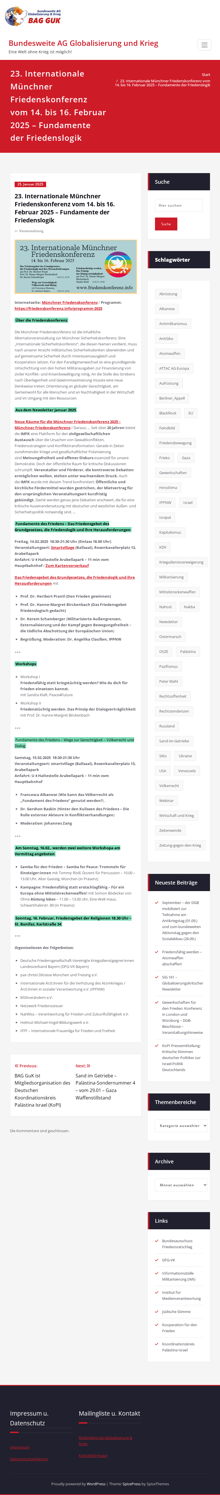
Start (206, 74)
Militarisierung (171, 577)
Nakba (189, 606)
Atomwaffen (169, 353)
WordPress (96, 1483)
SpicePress (132, 1483)
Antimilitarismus (173, 323)
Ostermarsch (170, 636)
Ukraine (185, 755)
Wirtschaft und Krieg (176, 815)
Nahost (165, 606)
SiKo (163, 755)
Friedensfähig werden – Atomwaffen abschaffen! (182, 957)
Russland (167, 726)
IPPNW (165, 502)
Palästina (188, 651)
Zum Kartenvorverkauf (67, 565)
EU (190, 413)
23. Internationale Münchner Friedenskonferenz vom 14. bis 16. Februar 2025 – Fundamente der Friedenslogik (162, 82)
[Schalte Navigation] (204, 45)
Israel (187, 502)
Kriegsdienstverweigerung (181, 562)
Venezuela (187, 770)
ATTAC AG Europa (174, 368)
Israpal (165, 517)
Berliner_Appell (172, 398)
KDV (162, 547)
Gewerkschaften (173, 472)
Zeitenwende (170, 830)
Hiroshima (168, 487)
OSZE (163, 651)
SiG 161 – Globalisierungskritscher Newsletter (182, 983)
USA (162, 770)
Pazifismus (168, 666)
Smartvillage (62, 547)
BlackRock (167, 413)
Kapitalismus (170, 532)
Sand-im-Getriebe (174, 740)
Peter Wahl (168, 681)
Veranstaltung (31, 230)
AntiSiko (166, 338)
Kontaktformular (93, 1455)
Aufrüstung (168, 383)
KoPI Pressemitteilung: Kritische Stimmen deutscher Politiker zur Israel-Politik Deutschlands (181, 1057)
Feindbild (167, 428)
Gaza (186, 457)
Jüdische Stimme (176, 1311)
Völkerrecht (169, 785)
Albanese (167, 308)
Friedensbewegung (175, 442)
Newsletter (168, 621)
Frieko (164, 457)
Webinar (166, 800)
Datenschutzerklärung (29, 1458)
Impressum (20, 1447)
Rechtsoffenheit (172, 696)
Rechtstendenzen (174, 711)
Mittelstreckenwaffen (177, 591)
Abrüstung (168, 293)
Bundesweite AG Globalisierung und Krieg (83, 43)
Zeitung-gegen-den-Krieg (180, 845)
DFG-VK (168, 1260)
